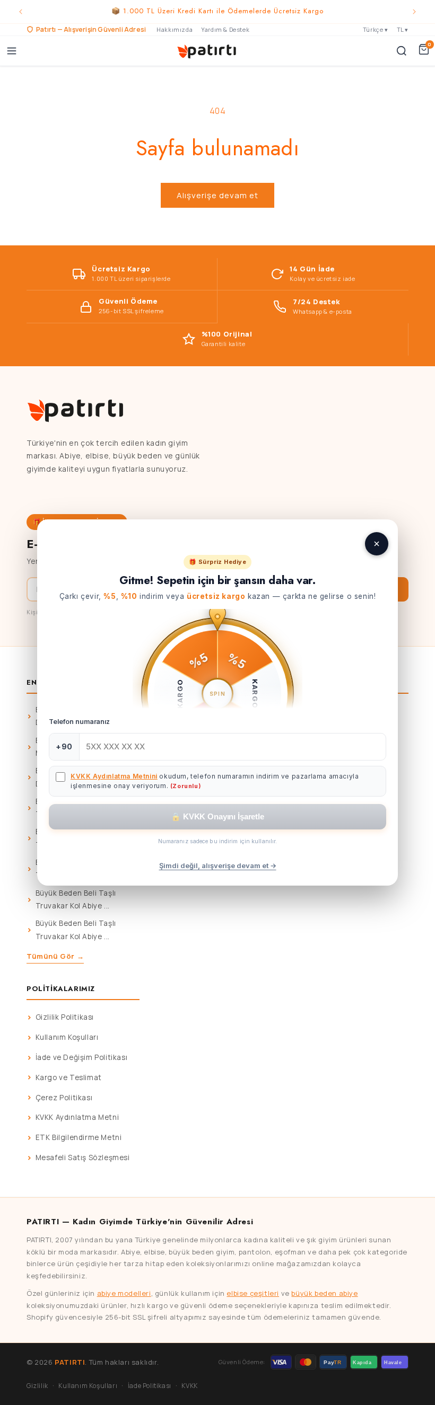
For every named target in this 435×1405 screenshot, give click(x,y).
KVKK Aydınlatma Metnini (114, 776)
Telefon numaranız (79, 722)
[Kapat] (376, 543)
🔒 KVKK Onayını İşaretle (217, 816)
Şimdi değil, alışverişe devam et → (217, 865)
